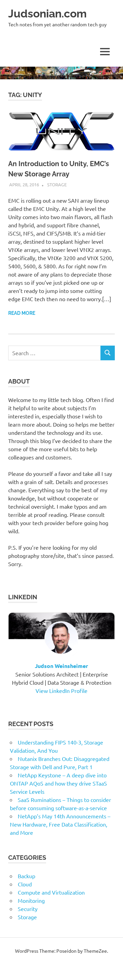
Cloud (25, 884)
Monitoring (31, 900)
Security (28, 908)
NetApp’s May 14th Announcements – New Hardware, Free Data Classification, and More (60, 824)
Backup (26, 875)
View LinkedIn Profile (61, 690)
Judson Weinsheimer (61, 665)
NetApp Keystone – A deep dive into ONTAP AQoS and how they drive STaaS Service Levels (58, 783)
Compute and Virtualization (51, 892)
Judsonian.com (47, 13)
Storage (57, 184)
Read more (21, 313)
